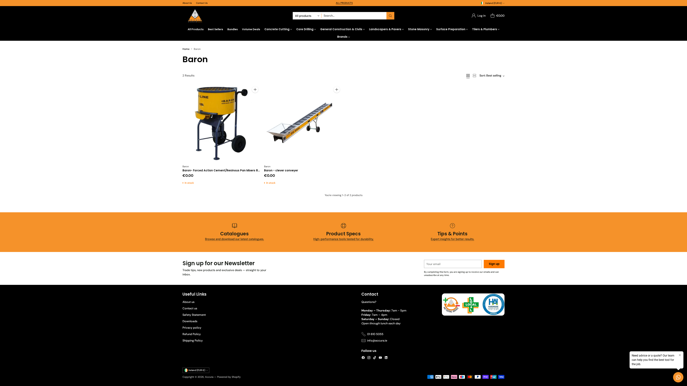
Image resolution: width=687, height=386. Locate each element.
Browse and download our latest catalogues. (234, 239)
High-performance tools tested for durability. (343, 239)
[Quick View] (255, 97)
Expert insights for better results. (452, 239)
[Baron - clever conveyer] (302, 123)
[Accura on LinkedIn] (386, 358)
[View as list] (474, 75)
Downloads (189, 321)
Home (185, 49)
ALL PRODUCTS (344, 2)
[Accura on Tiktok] (374, 358)
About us (188, 302)
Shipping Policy (192, 340)
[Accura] (195, 16)
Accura (209, 376)
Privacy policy (191, 328)
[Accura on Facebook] (363, 358)
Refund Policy (191, 334)
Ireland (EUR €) (493, 3)
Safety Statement (194, 315)
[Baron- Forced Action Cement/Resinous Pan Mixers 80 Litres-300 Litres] (221, 123)
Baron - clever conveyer (281, 170)
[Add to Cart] (255, 89)
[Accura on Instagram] (369, 358)
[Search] (390, 15)
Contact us (189, 308)
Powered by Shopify (229, 376)
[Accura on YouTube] (380, 358)
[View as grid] (468, 75)
